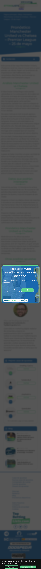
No (13, 290)
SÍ (27, 290)
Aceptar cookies (28, 567)
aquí (21, 563)
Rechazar (11, 567)
